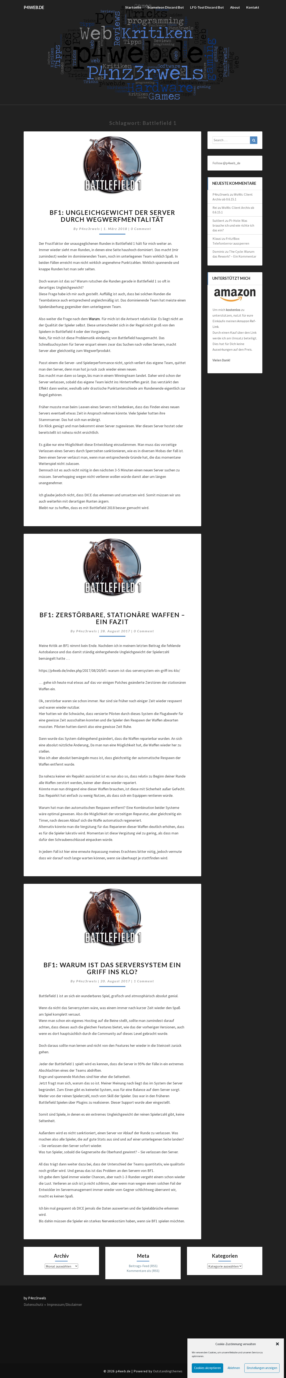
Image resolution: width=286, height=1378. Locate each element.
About (235, 7)
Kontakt (252, 7)
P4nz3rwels (89, 229)
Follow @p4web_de (226, 163)
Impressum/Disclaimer (64, 1304)
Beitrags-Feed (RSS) (143, 1266)
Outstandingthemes (167, 1371)
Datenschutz (33, 1304)
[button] (277, 1344)
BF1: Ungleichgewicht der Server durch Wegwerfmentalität (112, 216)
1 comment (144, 981)
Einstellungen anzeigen (262, 1368)
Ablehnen (234, 1368)
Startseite (133, 7)
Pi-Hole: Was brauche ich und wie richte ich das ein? (233, 225)
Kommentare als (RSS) (143, 1271)
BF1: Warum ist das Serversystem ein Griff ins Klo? (112, 968)
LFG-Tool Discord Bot (207, 7)
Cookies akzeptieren (207, 1368)
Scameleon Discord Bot (165, 7)
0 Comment (141, 229)
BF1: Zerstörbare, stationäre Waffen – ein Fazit (112, 618)
